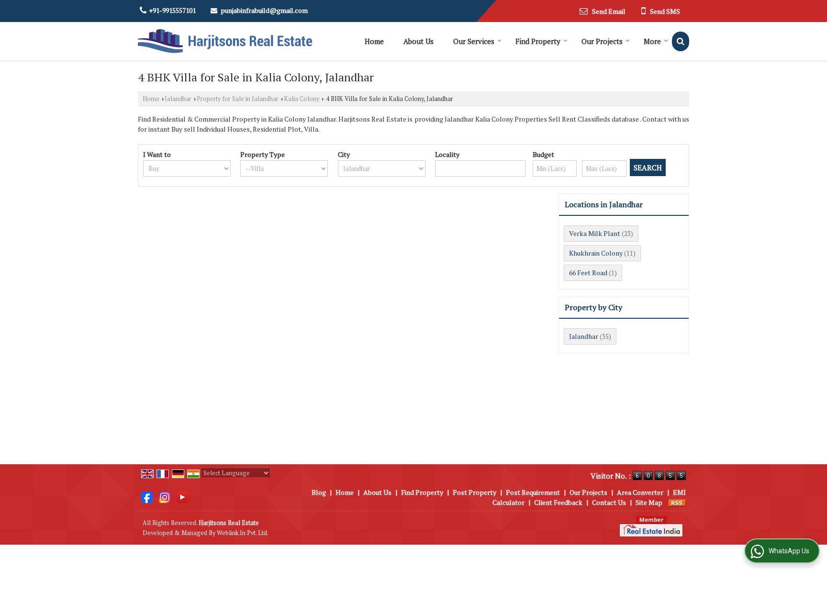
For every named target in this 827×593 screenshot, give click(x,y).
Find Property (537, 41)
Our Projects (602, 41)
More (652, 41)
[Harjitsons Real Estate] (225, 41)
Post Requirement (533, 492)
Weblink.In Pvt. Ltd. (242, 533)
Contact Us (609, 502)
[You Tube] (182, 496)
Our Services (473, 41)
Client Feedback (558, 502)
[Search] (680, 41)
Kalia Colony (301, 99)
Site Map (649, 502)
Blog (319, 492)
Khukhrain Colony (596, 252)
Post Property (474, 492)
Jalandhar (178, 99)
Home (374, 41)
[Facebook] (147, 496)
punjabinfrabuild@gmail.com (264, 10)
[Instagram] (164, 496)
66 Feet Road (588, 272)
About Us (418, 41)
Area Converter (640, 492)
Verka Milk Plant (594, 233)
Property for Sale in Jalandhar (238, 99)
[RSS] (677, 502)
